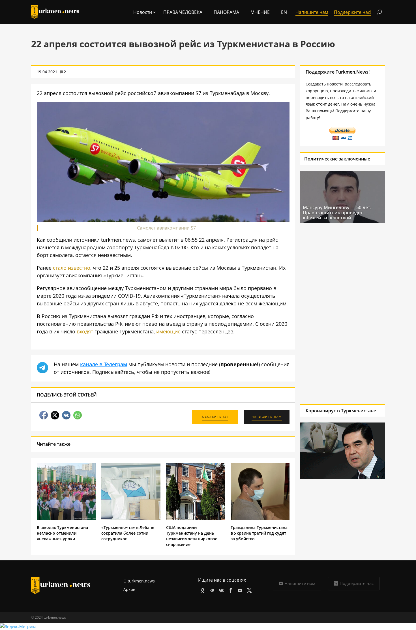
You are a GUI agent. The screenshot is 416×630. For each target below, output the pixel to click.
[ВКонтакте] (220, 589)
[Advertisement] (340, 313)
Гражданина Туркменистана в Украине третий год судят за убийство (259, 533)
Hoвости (142, 12)
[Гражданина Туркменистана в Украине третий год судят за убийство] (260, 518)
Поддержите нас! (352, 12)
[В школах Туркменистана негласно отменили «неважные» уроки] (66, 518)
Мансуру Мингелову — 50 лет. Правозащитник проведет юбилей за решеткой (337, 212)
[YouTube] (239, 589)
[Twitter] (248, 589)
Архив (129, 589)
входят (85, 331)
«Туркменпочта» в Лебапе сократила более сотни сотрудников (127, 533)
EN (284, 12)
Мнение (260, 12)
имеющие (168, 331)
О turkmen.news (139, 581)
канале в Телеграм (103, 364)
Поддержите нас (357, 583)
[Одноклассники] (201, 589)
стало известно (71, 267)
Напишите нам (299, 583)
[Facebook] (229, 589)
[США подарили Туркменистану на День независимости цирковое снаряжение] (195, 518)
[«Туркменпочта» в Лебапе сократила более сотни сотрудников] (130, 518)
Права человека (182, 12)
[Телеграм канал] (211, 589)
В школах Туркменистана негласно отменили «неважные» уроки (62, 533)
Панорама (226, 12)
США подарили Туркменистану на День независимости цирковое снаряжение (191, 536)
